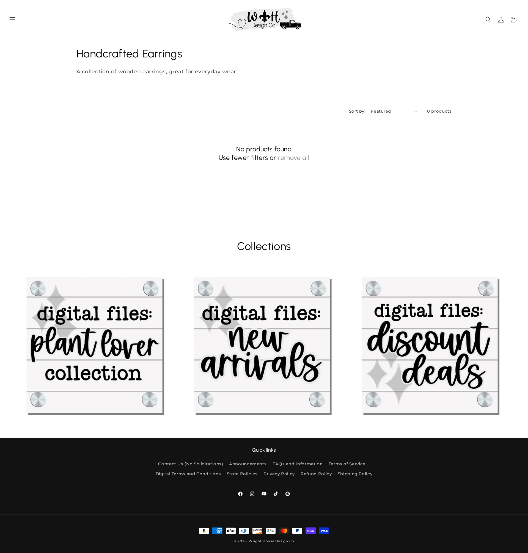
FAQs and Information (298, 464)
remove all (293, 158)
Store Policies (242, 473)
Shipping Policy (355, 473)
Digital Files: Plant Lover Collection (51, 420)
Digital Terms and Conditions (188, 473)
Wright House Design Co (271, 541)
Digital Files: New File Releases (215, 420)
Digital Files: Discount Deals (378, 420)
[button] (12, 19)
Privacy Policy (279, 473)
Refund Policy (316, 473)
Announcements (247, 464)
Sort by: (357, 111)
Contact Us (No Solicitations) (190, 464)
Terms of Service (347, 464)
